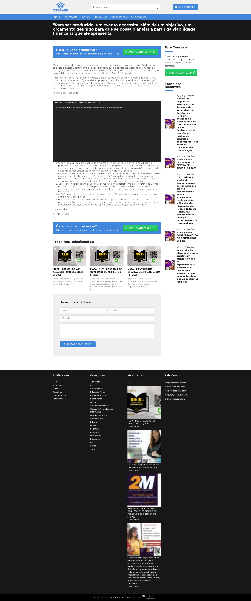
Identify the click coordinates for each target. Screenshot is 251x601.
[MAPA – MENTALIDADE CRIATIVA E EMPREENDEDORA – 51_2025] (144, 256)
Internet (94, 422)
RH (91, 442)
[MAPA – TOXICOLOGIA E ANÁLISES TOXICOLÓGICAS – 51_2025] (69, 256)
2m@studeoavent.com (175, 383)
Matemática (95, 435)
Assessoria (71, 17)
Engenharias (96, 399)
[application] (107, 131)
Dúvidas (85, 17)
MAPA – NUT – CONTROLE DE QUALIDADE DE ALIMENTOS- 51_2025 (106, 272)
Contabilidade (96, 388)
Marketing (95, 432)
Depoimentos (119, 17)
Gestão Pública (97, 418)
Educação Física (97, 392)
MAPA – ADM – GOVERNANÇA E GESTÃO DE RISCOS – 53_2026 (186, 163)
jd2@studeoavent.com (175, 391)
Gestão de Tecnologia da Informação (101, 410)
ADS (92, 385)
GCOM (93, 402)
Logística (94, 429)
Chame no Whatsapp (138, 52)
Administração (97, 382)
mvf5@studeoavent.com (176, 395)
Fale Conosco (186, 7)
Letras (93, 425)
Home (57, 17)
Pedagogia (95, 439)
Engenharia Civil (98, 395)
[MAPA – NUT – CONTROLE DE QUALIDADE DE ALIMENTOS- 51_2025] (107, 256)
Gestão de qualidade (99, 405)
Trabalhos (101, 17)
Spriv (92, 449)
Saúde (93, 446)
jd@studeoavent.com (175, 387)
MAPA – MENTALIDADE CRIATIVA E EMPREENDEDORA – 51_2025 (143, 272)
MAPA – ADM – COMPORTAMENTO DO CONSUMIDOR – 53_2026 (187, 236)
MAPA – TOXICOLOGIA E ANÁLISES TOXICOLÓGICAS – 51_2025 (69, 272)
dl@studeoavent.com (175, 399)
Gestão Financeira (98, 415)
